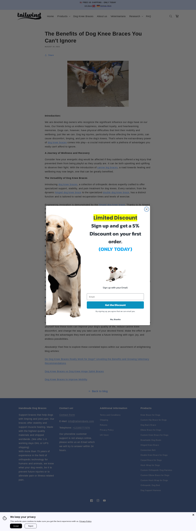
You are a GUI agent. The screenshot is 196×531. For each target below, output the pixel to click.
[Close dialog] (146, 209)
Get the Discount (115, 305)
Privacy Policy (85, 521)
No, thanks (115, 319)
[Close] (193, 514)
